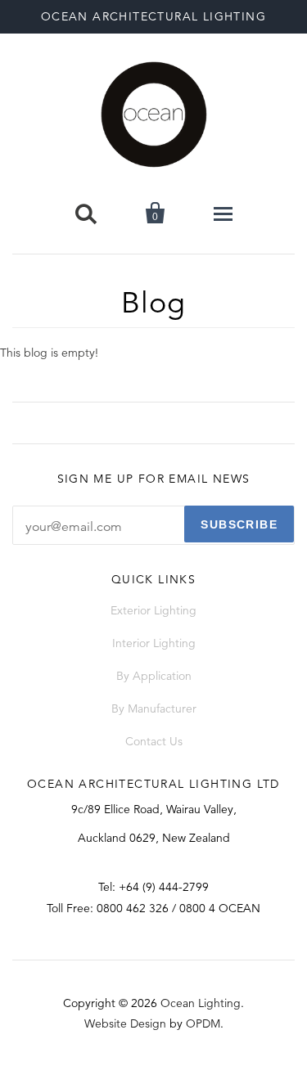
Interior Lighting (154, 643)
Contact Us (154, 741)
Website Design (125, 1023)
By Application (154, 675)
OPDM (203, 1023)
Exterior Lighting (153, 610)
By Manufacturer (153, 708)
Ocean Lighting (200, 1003)
